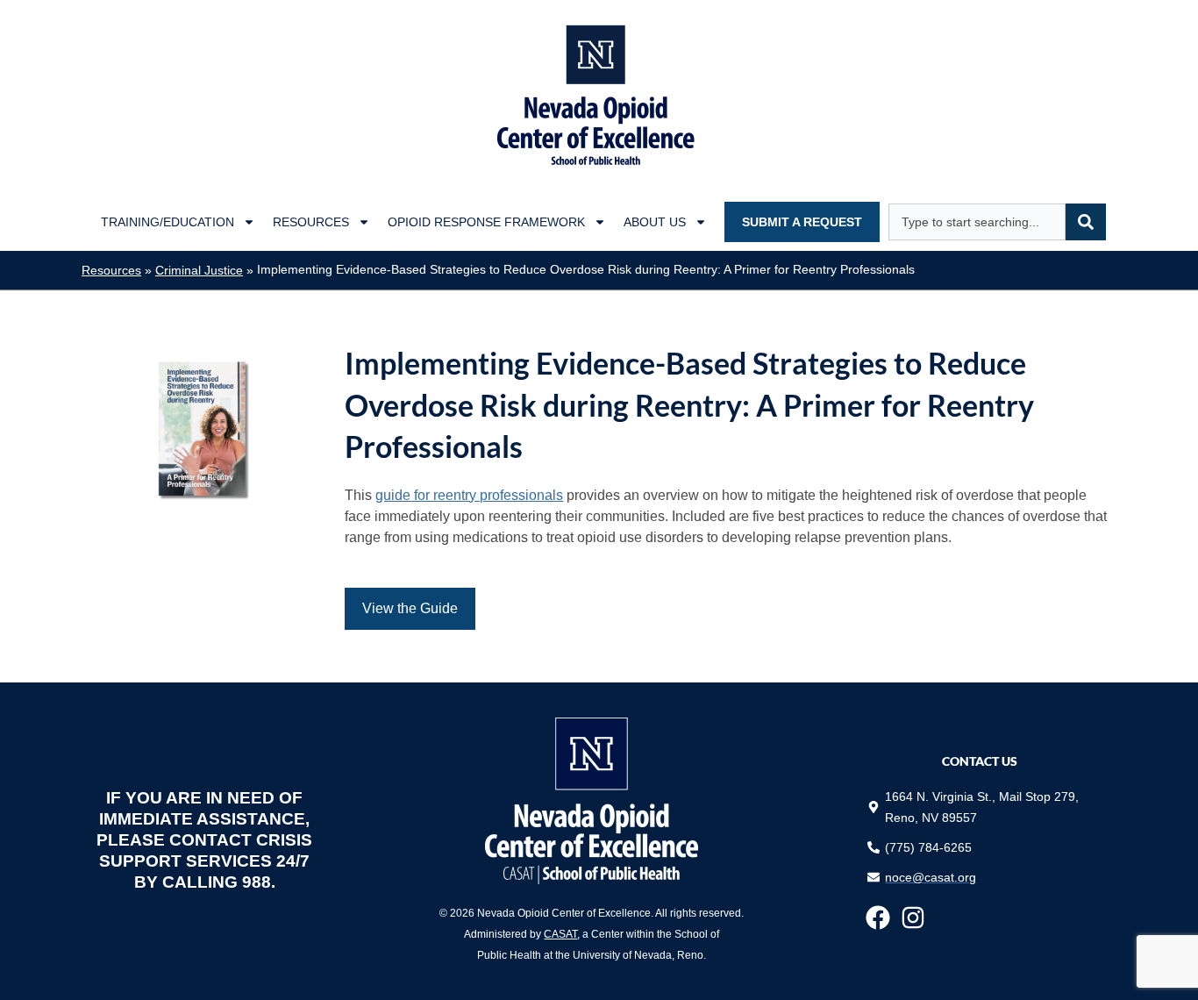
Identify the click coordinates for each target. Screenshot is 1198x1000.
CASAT (560, 934)
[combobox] (977, 222)
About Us (655, 222)
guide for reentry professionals (469, 495)
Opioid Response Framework (486, 222)
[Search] (1086, 222)
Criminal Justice (199, 270)
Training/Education (167, 222)
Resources (311, 222)
